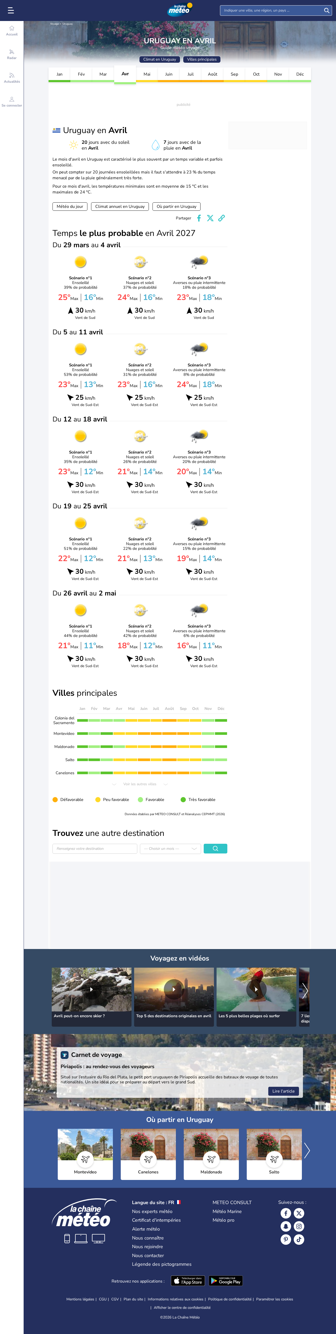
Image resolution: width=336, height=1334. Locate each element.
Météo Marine (227, 1211)
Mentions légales (80, 1299)
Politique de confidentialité (229, 1299)
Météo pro (223, 1220)
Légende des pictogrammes (162, 1264)
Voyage (54, 24)
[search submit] (327, 10)
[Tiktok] (299, 1239)
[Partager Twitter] (210, 218)
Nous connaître (148, 1238)
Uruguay (67, 24)
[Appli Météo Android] (226, 1281)
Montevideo (64, 733)
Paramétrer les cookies (274, 1299)
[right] (305, 991)
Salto (69, 759)
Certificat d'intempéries (156, 1220)
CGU (103, 1299)
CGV (115, 1299)
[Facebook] (286, 1213)
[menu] (12, 10)
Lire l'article (283, 1091)
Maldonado (64, 746)
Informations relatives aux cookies (175, 1299)
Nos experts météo (152, 1211)
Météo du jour (70, 206)
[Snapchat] (286, 1226)
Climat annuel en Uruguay (120, 206)
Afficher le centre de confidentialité (182, 1308)
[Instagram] (299, 1226)
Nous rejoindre (147, 1246)
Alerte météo (146, 1229)
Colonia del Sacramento (63, 720)
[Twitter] (299, 1213)
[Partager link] (221, 218)
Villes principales (202, 59)
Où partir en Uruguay (176, 206)
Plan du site (133, 1299)
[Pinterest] (286, 1239)
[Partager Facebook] (199, 218)
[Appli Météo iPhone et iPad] (188, 1281)
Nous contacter (148, 1255)
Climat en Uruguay (159, 59)
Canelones (65, 773)
